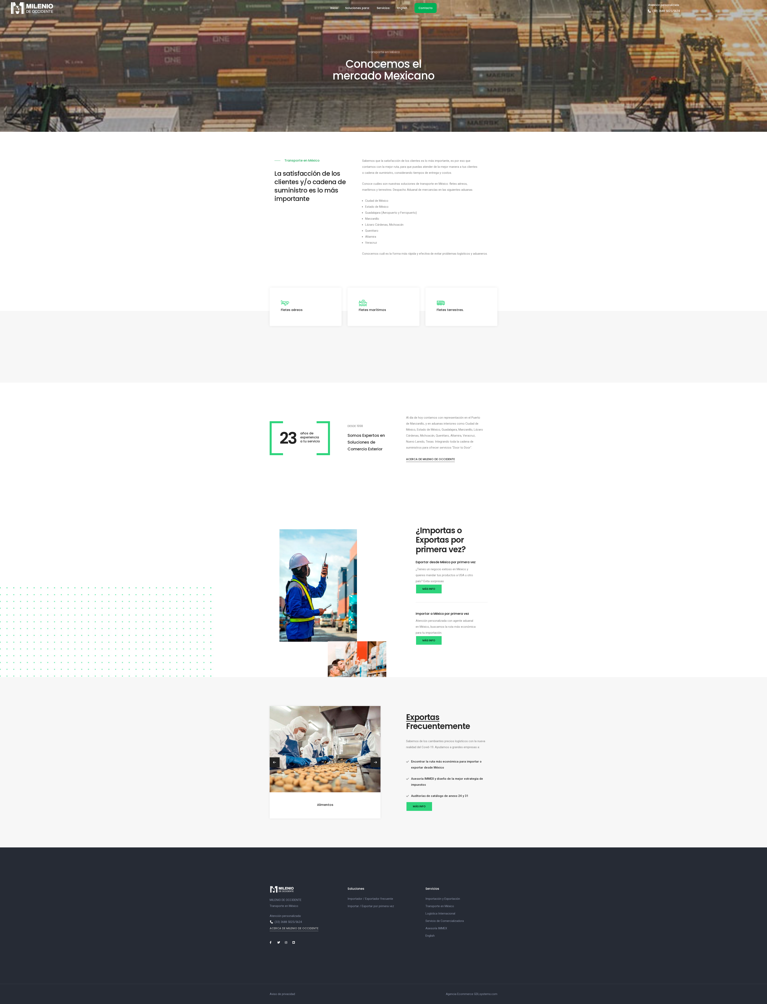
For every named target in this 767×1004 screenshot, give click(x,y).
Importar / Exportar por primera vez (371, 906)
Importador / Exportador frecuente (370, 899)
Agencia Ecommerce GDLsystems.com (471, 994)
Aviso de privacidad (282, 994)
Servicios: (383, 8)
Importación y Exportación (442, 899)
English (402, 8)
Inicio (334, 8)
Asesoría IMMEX (436, 928)
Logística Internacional (440, 913)
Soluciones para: (357, 8)
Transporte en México (439, 906)
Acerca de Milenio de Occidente (430, 459)
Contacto (425, 8)
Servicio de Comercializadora (444, 921)
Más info (428, 589)
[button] (376, 762)
